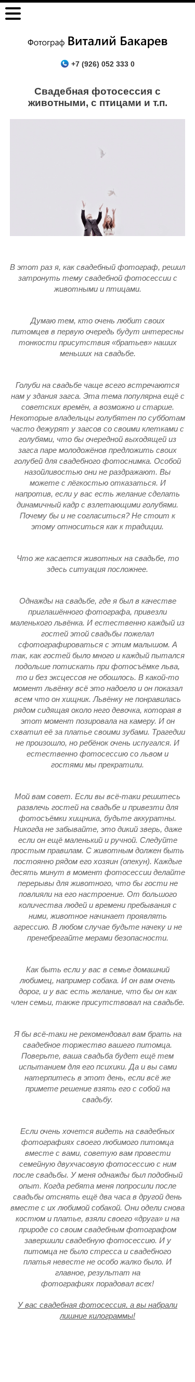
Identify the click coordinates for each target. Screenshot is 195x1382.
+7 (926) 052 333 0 (103, 64)
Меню (12, 13)
